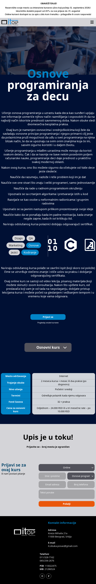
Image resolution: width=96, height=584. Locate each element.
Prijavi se (48, 317)
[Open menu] (92, 22)
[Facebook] (48, 576)
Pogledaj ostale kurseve (48, 322)
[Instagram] (42, 576)
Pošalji (66, 503)
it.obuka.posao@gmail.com (63, 546)
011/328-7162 (47, 557)
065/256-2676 (47, 560)
